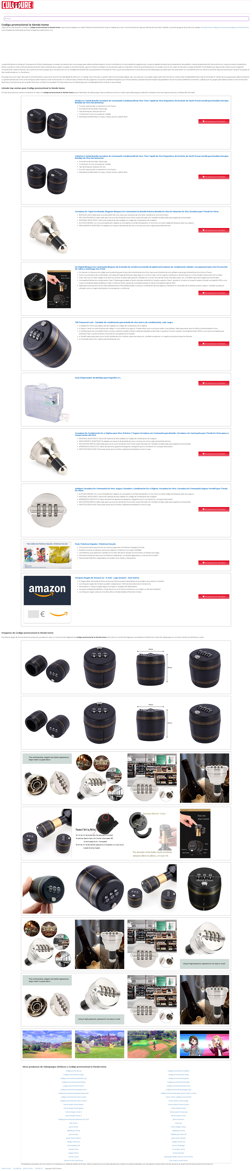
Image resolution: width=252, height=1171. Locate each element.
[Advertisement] (126, 47)
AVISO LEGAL (28, 1168)
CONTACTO (39, 1168)
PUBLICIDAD (6, 1168)
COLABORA (17, 1168)
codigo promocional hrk (239, 27)
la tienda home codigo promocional (214, 27)
